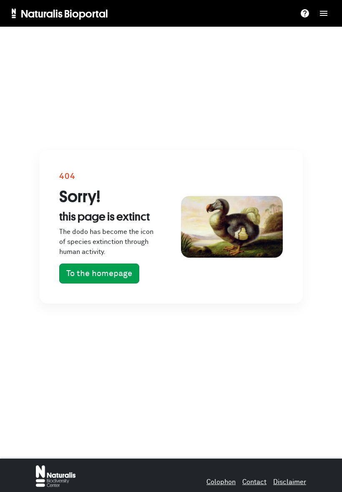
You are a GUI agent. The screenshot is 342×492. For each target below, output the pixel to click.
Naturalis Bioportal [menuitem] (64, 13)
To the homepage (99, 273)
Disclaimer (289, 482)
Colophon (221, 482)
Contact (254, 482)
